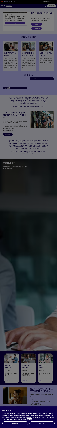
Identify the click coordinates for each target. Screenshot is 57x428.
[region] (28, 417)
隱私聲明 (29, 419)
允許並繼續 (42, 423)
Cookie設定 (15, 423)
